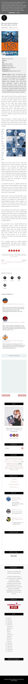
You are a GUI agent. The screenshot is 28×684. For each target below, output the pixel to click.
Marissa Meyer (15, 29)
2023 (8, 618)
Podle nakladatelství (14, 484)
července (9, 634)
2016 (8, 646)
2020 (8, 623)
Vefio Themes (14, 680)
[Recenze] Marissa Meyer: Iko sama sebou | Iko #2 (14, 304)
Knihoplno (18, 461)
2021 (8, 621)
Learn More (12, 12)
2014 (8, 649)
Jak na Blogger (18, 459)
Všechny (14, 479)
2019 (8, 624)
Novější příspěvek (6, 395)
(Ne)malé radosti (8, 458)
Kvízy (14, 465)
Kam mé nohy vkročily (9, 461)
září (8, 631)
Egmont (3, 29)
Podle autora (14, 481)
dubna (8, 636)
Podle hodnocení (14, 487)
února (8, 639)
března (8, 638)
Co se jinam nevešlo (11, 459)
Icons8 (13, 593)
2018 (8, 643)
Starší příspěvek (22, 395)
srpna (8, 633)
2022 (8, 619)
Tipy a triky (13, 468)
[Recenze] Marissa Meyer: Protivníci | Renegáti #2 (13, 323)
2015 (8, 648)
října (8, 629)
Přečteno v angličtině (9, 467)
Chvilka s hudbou (18, 458)
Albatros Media (13, 256)
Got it (18, 12)
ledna (8, 641)
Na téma (18, 465)
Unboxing (20, 468)
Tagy (8, 468)
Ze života (14, 469)
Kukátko (8, 465)
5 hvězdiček (14, 27)
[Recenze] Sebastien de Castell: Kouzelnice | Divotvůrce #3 (13, 341)
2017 (8, 644)
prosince (9, 626)
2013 (8, 651)
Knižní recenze (8, 29)
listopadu (9, 628)
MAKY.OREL (10, 592)
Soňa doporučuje (19, 467)
